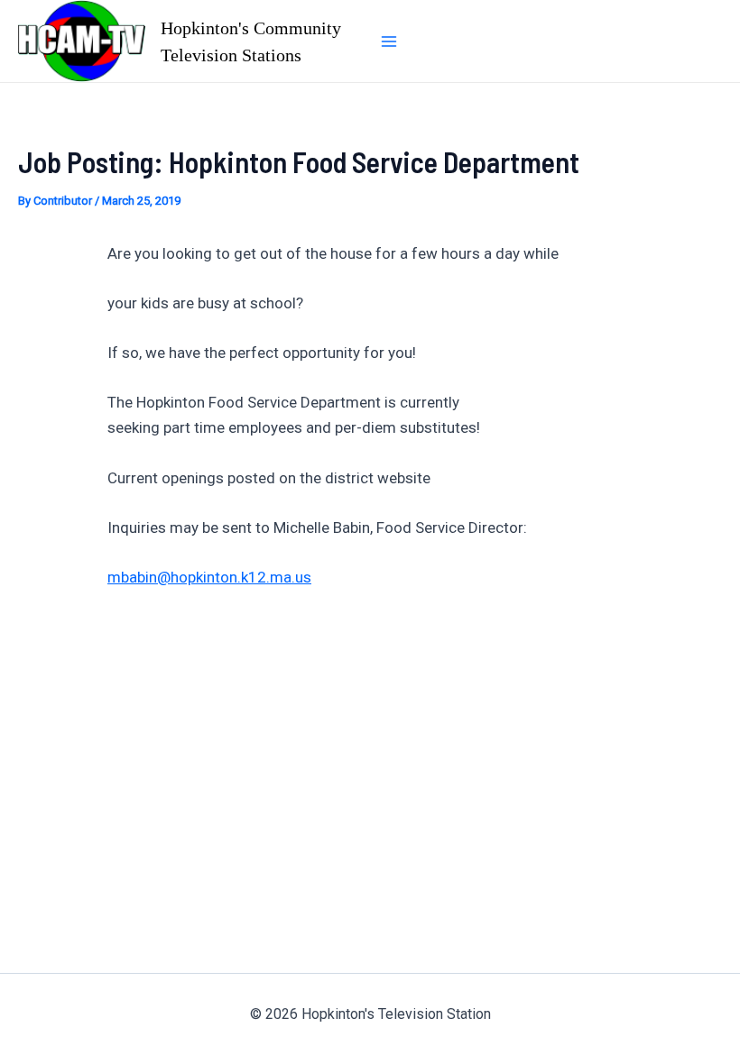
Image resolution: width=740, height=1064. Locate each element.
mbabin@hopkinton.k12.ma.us (209, 577)
